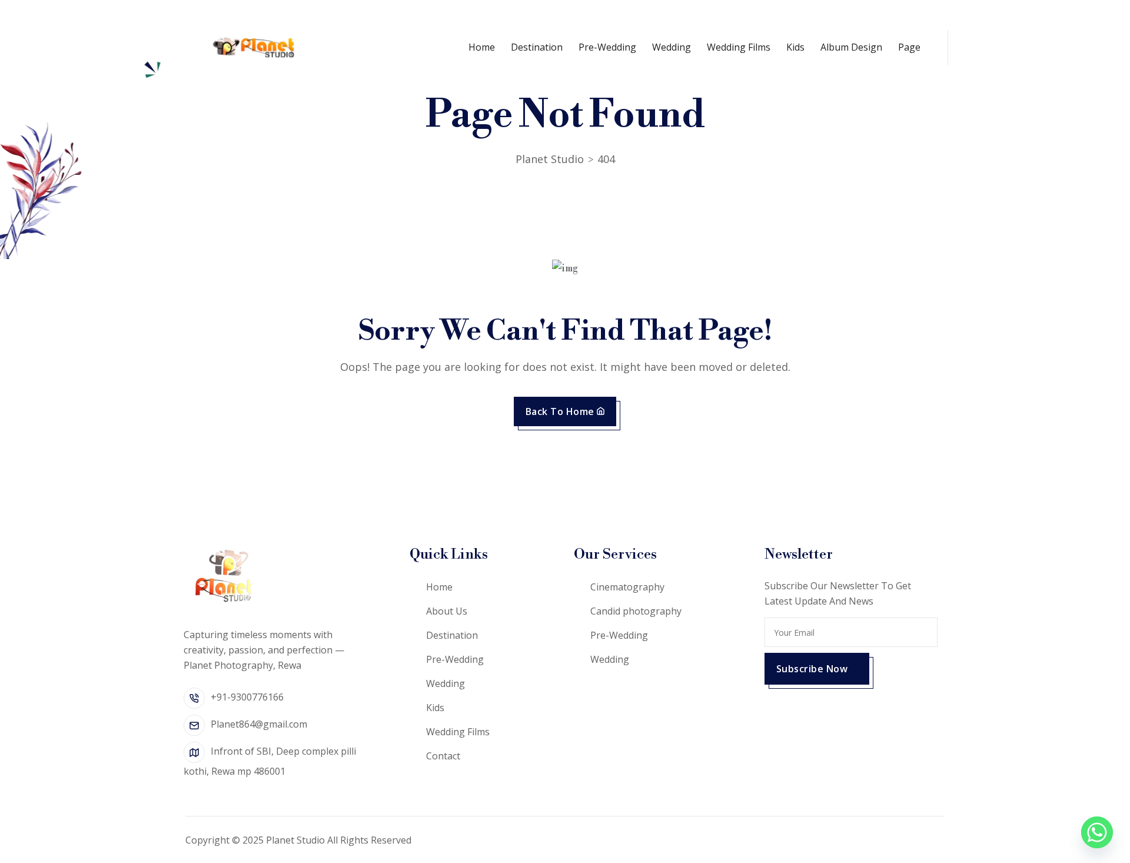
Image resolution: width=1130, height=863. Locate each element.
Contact (443, 755)
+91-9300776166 (247, 697)
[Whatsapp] (1097, 832)
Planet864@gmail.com (259, 724)
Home (481, 47)
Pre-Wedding (607, 47)
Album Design (851, 47)
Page (909, 47)
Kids (795, 47)
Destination (537, 47)
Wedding (671, 47)
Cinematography (627, 586)
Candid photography (636, 611)
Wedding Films (738, 47)
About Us (446, 611)
